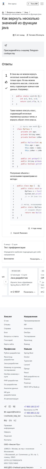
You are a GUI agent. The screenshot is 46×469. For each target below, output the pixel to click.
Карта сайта (9, 344)
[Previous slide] (5, 281)
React (26, 373)
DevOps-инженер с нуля (11, 375)
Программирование (32, 321)
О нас (6, 321)
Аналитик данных (11, 388)
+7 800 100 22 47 (31, 407)
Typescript (28, 361)
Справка (7, 328)
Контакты (7, 440)
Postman (27, 383)
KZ (15, 421)
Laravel (27, 365)
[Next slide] (40, 281)
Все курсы (12, 4)
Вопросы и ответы (14, 12)
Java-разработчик (11, 363)
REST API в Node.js (31, 387)
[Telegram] (5, 407)
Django (27, 369)
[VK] (14, 407)
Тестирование (29, 336)
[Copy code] (38, 96)
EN (10, 421)
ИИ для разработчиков (10, 393)
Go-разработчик (10, 384)
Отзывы (7, 325)
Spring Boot (28, 353)
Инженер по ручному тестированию (12, 368)
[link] (23, 49)
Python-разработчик (12, 353)
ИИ (25, 325)
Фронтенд (28, 340)
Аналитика (28, 328)
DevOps (27, 332)
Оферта (7, 432)
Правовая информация (9, 426)
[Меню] (42, 4)
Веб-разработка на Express (31, 377)
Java (26, 12)
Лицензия (8, 436)
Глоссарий (8, 340)
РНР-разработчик (11, 381)
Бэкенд (27, 344)
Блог (6, 332)
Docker (27, 357)
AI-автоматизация (11, 399)
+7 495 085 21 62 (31, 413)
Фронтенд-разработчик (9, 358)
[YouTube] (9, 407)
